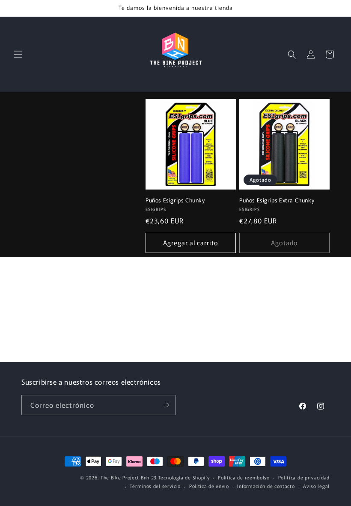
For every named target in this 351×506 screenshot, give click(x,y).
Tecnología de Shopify (184, 477)
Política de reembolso (244, 477)
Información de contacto (265, 485)
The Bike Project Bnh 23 (129, 477)
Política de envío (209, 485)
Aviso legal (316, 485)
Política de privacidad (304, 477)
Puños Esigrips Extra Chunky (276, 200)
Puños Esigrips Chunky (175, 200)
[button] (18, 54)
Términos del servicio (155, 485)
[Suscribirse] (165, 405)
